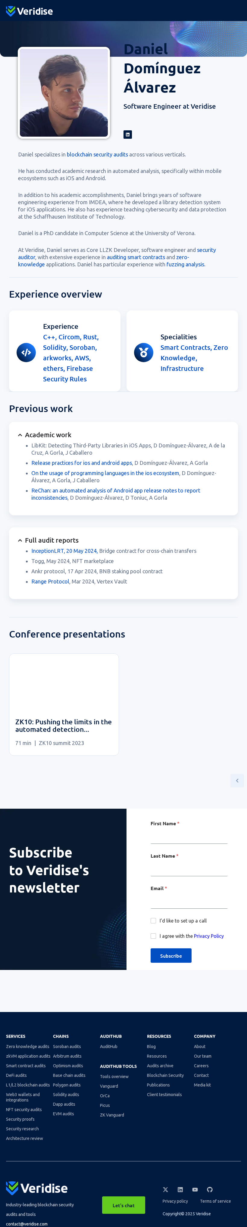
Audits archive (160, 1065)
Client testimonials (164, 1094)
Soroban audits (67, 1046)
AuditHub (108, 1046)
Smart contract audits (26, 1065)
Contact (201, 1075)
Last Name (165, 856)
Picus (105, 1105)
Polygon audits (67, 1085)
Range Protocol (50, 581)
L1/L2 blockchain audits (28, 1085)
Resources (157, 1056)
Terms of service (215, 1201)
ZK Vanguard (112, 1115)
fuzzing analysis (185, 264)
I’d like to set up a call (183, 920)
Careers (201, 1065)
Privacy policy (175, 1201)
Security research (22, 1128)
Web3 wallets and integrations (23, 1097)
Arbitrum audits (67, 1056)
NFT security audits (24, 1109)
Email (159, 888)
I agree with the (192, 936)
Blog (151, 1046)
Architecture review (24, 1138)
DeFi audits (16, 1075)
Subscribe (171, 955)
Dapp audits (64, 1104)
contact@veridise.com (27, 1224)
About (199, 1046)
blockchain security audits (97, 154)
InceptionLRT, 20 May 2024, (64, 551)
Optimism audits (68, 1065)
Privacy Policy (209, 936)
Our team (202, 1056)
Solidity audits (66, 1094)
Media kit (202, 1085)
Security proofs (20, 1119)
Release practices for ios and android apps (81, 463)
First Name (165, 823)
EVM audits (63, 1113)
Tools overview (114, 1076)
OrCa (105, 1095)
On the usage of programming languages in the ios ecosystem (105, 473)
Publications (158, 1085)
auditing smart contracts (136, 257)
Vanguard (109, 1086)
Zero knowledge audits (27, 1046)
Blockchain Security (165, 1075)
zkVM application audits (28, 1056)
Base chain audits (69, 1075)
